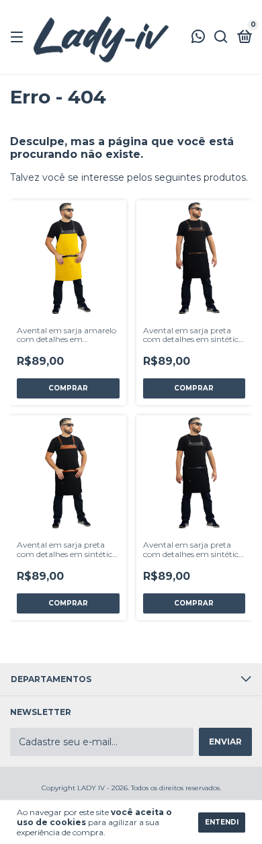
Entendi (221, 822)
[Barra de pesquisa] (221, 37)
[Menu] (19, 37)
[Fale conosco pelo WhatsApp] (198, 38)
